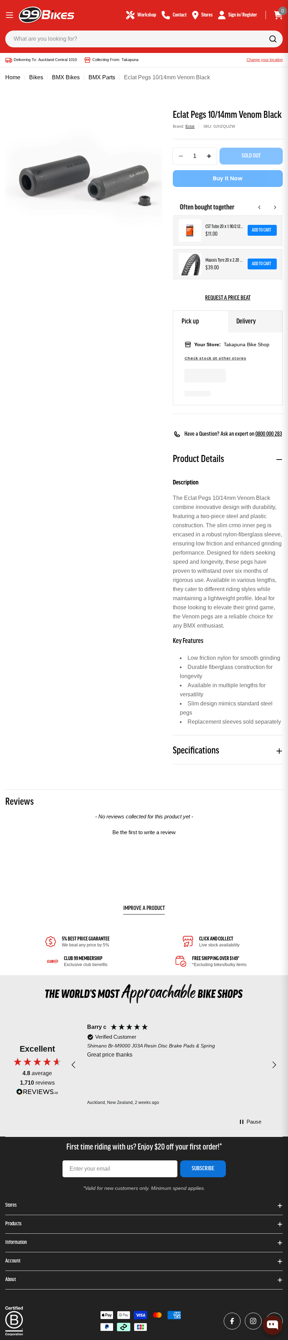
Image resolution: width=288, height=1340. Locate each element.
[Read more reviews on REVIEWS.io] (37, 1093)
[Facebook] (232, 1321)
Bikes (36, 77)
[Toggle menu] (9, 15)
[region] (173, 1065)
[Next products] (275, 207)
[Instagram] (253, 1321)
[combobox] (144, 39)
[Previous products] (259, 207)
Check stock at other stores (215, 358)
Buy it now (228, 178)
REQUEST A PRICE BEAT (227, 298)
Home (12, 77)
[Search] (273, 39)
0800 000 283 (268, 434)
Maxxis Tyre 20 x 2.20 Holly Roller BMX (224, 260)
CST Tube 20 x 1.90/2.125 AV (224, 226)
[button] (144, 831)
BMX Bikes (66, 77)
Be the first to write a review (144, 832)
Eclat (190, 126)
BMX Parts (102, 77)
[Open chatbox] (272, 1325)
